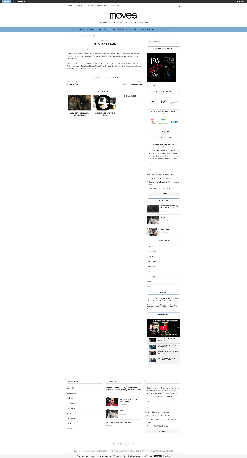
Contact (89, 6)
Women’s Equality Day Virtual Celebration (169, 207)
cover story (151, 246)
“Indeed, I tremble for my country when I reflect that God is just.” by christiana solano (123, 389)
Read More (166, 456)
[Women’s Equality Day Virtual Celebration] (153, 208)
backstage (151, 277)
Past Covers (102, 6)
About (79, 6)
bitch (149, 282)
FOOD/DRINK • (133, 29)
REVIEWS (166, 29)
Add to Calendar (153, 86)
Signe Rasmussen (130, 96)
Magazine (70, 6)
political (150, 256)
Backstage (165, 229)
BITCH (159, 29)
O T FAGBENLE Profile (26, 1)
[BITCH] (153, 220)
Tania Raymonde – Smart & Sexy (119, 422)
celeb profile (151, 251)
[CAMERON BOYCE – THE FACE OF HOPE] (112, 402)
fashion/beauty (79, 36)
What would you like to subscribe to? (160, 174)
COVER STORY (82, 29)
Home (69, 36)
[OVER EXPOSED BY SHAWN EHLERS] (104, 102)
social (149, 272)
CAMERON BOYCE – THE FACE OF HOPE (129, 400)
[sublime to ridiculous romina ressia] (79, 102)
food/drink (151, 266)
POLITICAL (106, 29)
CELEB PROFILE (95, 29)
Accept (158, 456)
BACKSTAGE (151, 29)
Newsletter (114, 6)
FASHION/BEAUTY (119, 29)
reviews (150, 287)
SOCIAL (142, 29)
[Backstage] (153, 232)
